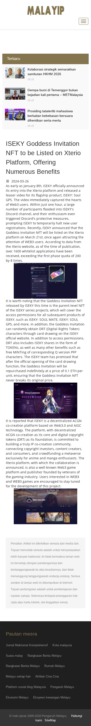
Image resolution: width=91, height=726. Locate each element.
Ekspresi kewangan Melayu (51, 697)
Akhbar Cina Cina (47, 676)
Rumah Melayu (54, 666)
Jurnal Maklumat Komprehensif (27, 645)
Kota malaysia (62, 645)
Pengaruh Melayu (62, 687)
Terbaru (13, 58)
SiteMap (50, 720)
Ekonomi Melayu (17, 697)
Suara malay (14, 655)
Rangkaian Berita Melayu (44, 655)
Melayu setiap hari (18, 676)
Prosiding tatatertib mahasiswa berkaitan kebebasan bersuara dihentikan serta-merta (50, 115)
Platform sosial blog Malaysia (26, 687)
